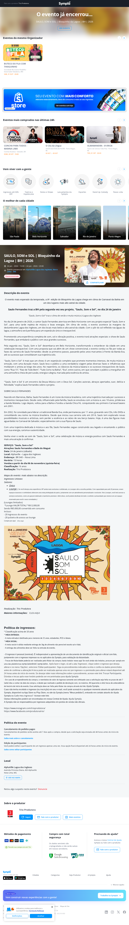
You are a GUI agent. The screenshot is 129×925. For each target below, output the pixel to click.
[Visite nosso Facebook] (124, 912)
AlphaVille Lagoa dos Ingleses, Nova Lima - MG (32, 270)
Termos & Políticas (36, 911)
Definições (17, 916)
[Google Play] (20, 878)
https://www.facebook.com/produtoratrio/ (24, 711)
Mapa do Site (64, 906)
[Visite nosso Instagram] (112, 912)
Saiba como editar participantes (18, 749)
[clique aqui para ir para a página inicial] (64, 3)
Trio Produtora (24, 3)
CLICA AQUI (34, 613)
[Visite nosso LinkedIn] (106, 912)
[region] (29, 913)
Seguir (28, 817)
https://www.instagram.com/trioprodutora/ (24, 708)
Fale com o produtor (50, 817)
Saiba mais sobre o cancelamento (18, 738)
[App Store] (8, 878)
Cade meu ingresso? (23, 695)
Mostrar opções (118, 885)
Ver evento (64, 28)
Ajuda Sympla (72, 676)
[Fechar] (52, 907)
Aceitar (41, 916)
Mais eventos (74, 817)
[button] (10, 910)
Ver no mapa (14, 777)
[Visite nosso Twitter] (118, 912)
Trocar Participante (112, 673)
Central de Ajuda (114, 840)
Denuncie (42, 789)
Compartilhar (97, 282)
